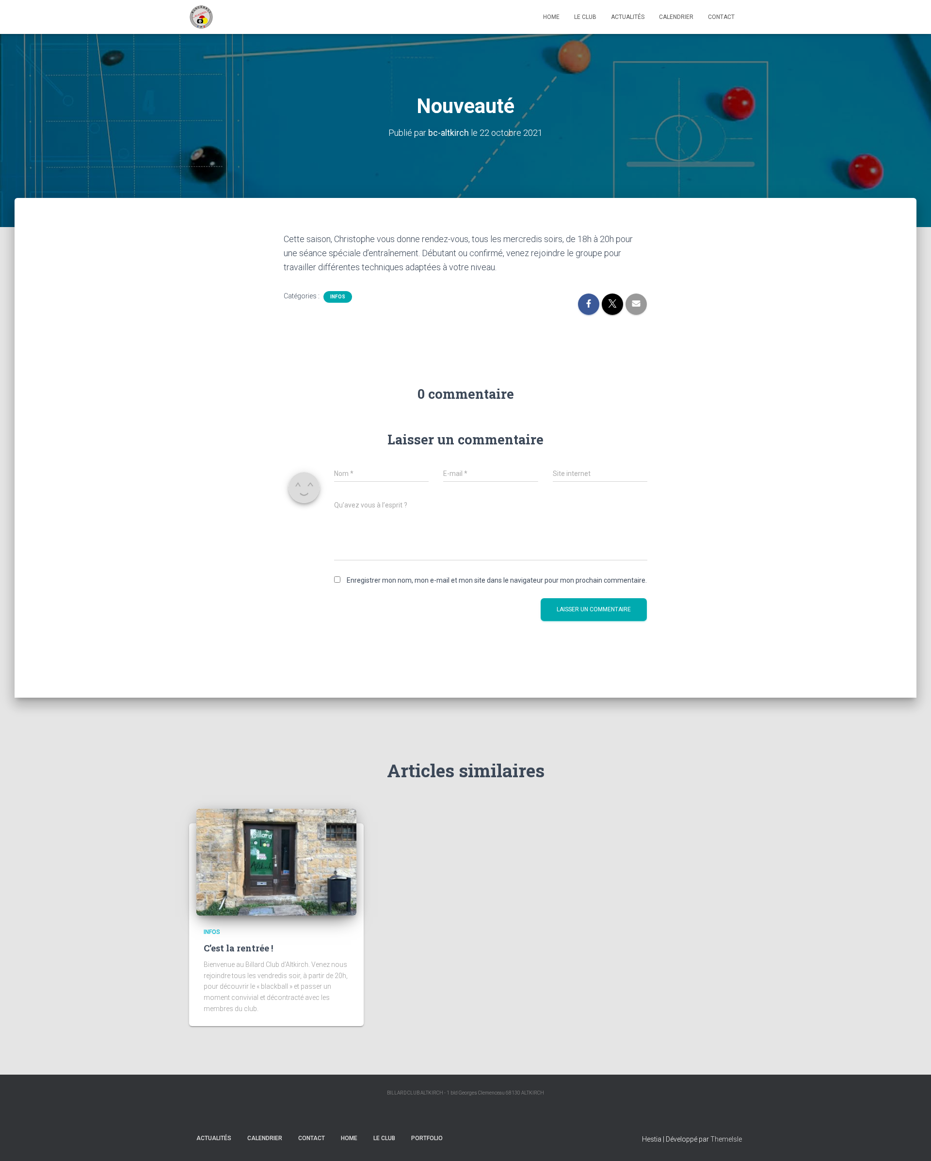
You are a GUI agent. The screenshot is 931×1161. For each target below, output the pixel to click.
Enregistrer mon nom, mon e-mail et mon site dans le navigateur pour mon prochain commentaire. (497, 580)
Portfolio (427, 1138)
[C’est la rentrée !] (276, 862)
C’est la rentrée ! (238, 948)
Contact (721, 17)
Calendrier (676, 17)
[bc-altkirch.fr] (201, 17)
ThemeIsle (726, 1139)
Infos (337, 296)
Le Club (585, 17)
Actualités (627, 17)
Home (551, 17)
